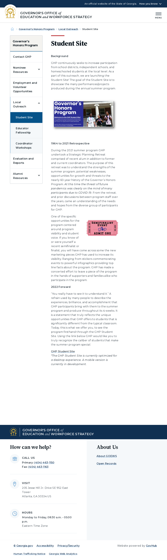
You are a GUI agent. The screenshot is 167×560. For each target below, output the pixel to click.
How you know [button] (148, 3)
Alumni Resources (20, 176)
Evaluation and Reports (23, 160)
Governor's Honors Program (37, 29)
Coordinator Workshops (24, 145)
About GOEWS (107, 456)
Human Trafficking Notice (30, 553)
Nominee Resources (20, 70)
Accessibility (45, 545)
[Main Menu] (158, 15)
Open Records (106, 463)
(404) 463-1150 (44, 462)
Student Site (24, 117)
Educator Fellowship (23, 130)
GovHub (151, 545)
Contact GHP (22, 56)
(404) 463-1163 (38, 466)
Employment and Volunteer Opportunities (25, 87)
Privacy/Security (68, 545)
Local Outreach (68, 29)
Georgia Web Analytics (63, 553)
